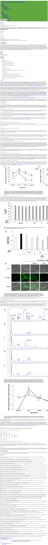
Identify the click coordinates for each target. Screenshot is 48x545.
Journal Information (4, 6)
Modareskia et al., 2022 (6, 100)
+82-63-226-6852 (14, 540)
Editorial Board (5, 7)
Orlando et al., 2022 (26, 113)
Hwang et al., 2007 (22, 87)
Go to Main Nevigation (6, 538)
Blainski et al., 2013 (25, 110)
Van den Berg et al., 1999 (29, 117)
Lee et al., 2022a (24, 117)
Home (2, 3)
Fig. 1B (22, 163)
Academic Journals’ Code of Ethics (7, 9)
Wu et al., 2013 (34, 94)
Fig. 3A (23, 199)
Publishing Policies (5, 17)
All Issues (3, 13)
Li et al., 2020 (35, 425)
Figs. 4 (4, 304)
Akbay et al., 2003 (17, 113)
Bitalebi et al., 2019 (5, 125)
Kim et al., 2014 (36, 89)
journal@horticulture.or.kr (28, 540)
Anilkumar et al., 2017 (30, 425)
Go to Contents (2, 538)
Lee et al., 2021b (44, 97)
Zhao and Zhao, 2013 (34, 93)
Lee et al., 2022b (39, 110)
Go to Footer (10, 538)
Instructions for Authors (6, 8)
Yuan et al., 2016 (26, 425)
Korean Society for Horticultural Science (6, 543)
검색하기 (8, 19)
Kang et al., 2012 (33, 82)
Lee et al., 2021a (34, 110)
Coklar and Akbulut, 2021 (34, 97)
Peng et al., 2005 (22, 425)
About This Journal (5, 15)
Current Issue (3, 4)
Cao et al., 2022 (20, 117)
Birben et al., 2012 (30, 94)
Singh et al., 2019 (39, 93)
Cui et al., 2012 (23, 92)
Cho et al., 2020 (30, 110)
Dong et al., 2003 (28, 97)
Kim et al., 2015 (37, 82)
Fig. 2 (4, 197)
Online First (3, 5)
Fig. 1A (25, 157)
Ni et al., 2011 (7, 84)
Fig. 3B (31, 297)
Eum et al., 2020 (22, 113)
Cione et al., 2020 (20, 301)
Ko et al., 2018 (11, 155)
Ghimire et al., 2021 (39, 97)
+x (2, 434)
